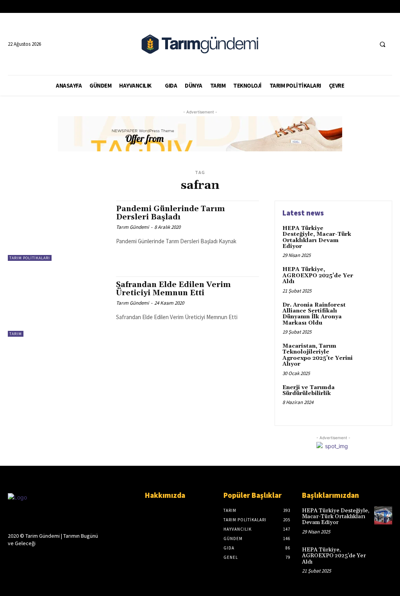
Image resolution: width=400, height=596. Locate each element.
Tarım (15, 333)
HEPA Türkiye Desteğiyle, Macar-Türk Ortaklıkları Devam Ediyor (316, 237)
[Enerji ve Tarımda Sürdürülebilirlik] (371, 396)
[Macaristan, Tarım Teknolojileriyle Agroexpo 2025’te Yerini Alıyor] (371, 355)
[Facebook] (336, 44)
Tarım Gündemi (132, 227)
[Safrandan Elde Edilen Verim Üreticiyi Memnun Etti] (58, 306)
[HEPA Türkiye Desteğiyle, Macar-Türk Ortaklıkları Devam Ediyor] (371, 237)
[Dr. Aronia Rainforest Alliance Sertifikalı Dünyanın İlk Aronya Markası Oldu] (371, 314)
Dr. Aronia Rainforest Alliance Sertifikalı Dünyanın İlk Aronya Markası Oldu (314, 314)
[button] (382, 44)
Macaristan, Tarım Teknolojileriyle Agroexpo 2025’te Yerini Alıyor (317, 355)
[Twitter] (351, 44)
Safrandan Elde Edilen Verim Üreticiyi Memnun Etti (173, 289)
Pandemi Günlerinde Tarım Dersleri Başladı (170, 213)
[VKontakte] (54, 558)
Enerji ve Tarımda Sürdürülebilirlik (308, 390)
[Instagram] (26, 558)
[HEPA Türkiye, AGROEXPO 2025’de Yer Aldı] (371, 278)
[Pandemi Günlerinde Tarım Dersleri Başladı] (58, 231)
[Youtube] (365, 44)
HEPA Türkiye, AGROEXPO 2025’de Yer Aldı (317, 275)
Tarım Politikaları (29, 257)
